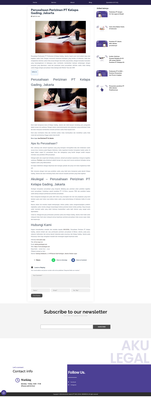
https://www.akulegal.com (42, 246)
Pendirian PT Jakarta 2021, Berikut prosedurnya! (115, 43)
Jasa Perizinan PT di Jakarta (46, 138)
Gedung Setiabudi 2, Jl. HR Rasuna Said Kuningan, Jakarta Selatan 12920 (56, 253)
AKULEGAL (66, 229)
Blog (90, 2)
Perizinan (39, 160)
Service (53, 2)
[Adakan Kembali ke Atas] (147, 394)
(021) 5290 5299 (40, 239)
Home (35, 2)
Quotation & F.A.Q (112, 2)
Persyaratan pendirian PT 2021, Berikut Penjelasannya (116, 88)
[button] (61, 260)
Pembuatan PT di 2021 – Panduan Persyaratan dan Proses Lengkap (116, 73)
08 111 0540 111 (38, 242)
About (72, 2)
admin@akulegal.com (41, 244)
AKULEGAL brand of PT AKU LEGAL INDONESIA (75, 394)
